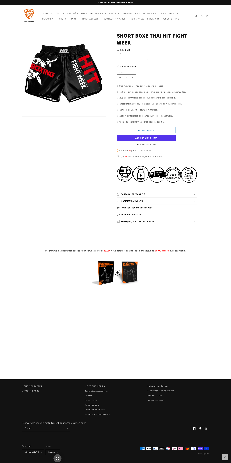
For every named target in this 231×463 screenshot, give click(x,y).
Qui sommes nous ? (155, 400)
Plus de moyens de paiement (146, 144)
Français (51, 452)
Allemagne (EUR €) (32, 452)
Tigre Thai (206, 454)
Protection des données (157, 386)
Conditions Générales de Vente (160, 391)
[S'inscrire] (67, 428)
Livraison (88, 395)
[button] (46, 13)
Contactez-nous (30, 390)
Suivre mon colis (92, 405)
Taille (119, 54)
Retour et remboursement (96, 391)
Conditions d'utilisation (95, 409)
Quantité (120, 72)
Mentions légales (154, 395)
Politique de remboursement (97, 414)
